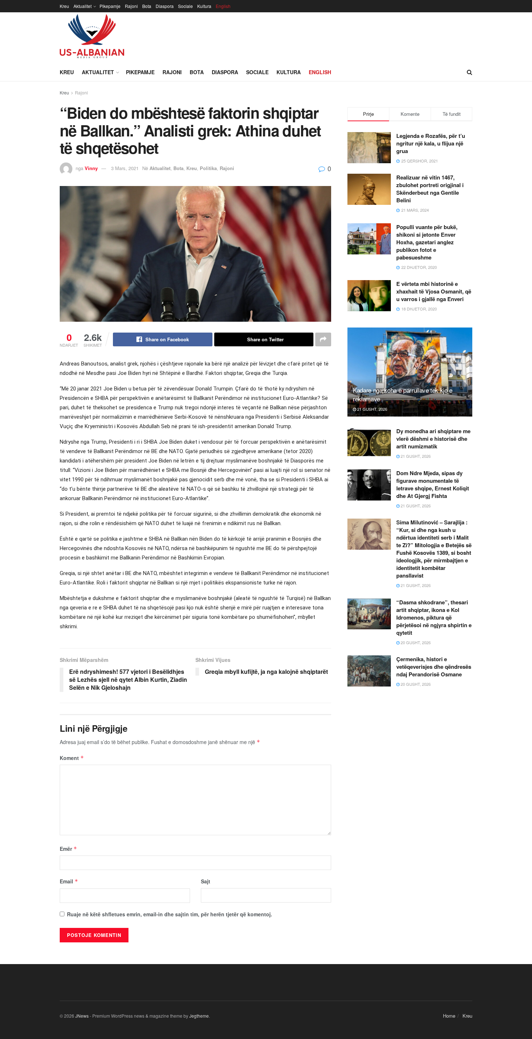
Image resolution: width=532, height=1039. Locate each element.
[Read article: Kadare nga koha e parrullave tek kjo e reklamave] (409, 372)
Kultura (204, 6)
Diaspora (165, 6)
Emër (68, 848)
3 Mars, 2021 (125, 168)
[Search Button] (469, 72)
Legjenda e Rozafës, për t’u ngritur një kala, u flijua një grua (430, 143)
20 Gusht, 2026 (415, 642)
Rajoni (131, 6)
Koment (72, 757)
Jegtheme (199, 1016)
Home (449, 1015)
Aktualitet (82, 6)
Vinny (91, 168)
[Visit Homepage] (92, 37)
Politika (208, 168)
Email (69, 881)
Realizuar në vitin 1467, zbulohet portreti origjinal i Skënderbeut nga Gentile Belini (430, 188)
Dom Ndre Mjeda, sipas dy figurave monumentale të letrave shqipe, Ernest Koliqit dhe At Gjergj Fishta (432, 484)
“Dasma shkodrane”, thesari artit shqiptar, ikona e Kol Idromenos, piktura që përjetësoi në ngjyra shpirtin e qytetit (434, 617)
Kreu (64, 6)
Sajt (205, 881)
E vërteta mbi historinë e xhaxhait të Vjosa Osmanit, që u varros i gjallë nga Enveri (433, 291)
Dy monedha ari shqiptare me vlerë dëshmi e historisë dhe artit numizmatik (433, 438)
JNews (82, 1016)
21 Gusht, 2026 (371, 409)
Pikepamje (110, 6)
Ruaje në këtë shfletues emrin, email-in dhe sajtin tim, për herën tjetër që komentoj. (169, 914)
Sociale (185, 6)
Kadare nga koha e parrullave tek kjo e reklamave (402, 394)
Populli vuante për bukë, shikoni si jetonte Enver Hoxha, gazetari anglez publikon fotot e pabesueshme (426, 242)
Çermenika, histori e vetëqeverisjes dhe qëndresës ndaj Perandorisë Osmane (433, 666)
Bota (146, 6)
